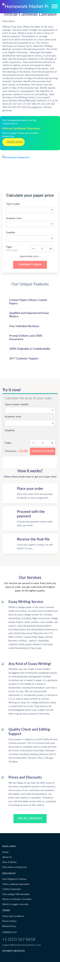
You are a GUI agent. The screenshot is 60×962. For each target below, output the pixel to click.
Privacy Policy (9, 921)
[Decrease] (33, 249)
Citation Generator (11, 889)
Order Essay (15, 142)
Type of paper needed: (17, 404)
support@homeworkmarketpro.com (21, 945)
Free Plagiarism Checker (14, 879)
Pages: (8, 443)
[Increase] (51, 249)
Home (5, 852)
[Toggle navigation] (55, 6)
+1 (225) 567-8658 (18, 939)
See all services (30, 818)
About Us (7, 857)
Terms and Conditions (13, 916)
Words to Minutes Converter (17, 899)
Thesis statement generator (16, 884)
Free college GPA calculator (16, 894)
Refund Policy (9, 926)
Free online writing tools (14, 867)
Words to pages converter (15, 904)
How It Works (9, 862)
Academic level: (13, 416)
